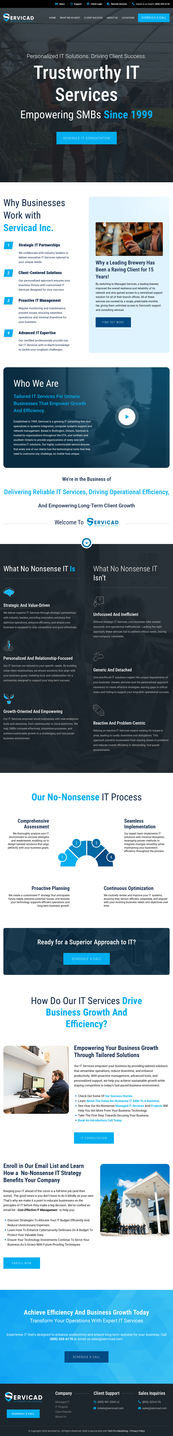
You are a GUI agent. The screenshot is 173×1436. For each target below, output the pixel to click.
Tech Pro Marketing (118, 1431)
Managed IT (62, 1402)
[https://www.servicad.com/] (18, 17)
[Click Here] (127, 416)
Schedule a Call (153, 17)
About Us (112, 17)
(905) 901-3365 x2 (108, 1402)
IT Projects (61, 1406)
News (62, 4)
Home (52, 17)
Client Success (93, 17)
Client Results (63, 1411)
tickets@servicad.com (110, 1408)
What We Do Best (70, 17)
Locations (128, 17)
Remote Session (119, 4)
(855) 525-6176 (162, 4)
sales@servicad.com (106, 1339)
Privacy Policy (137, 1431)
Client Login (96, 4)
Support (78, 4)
